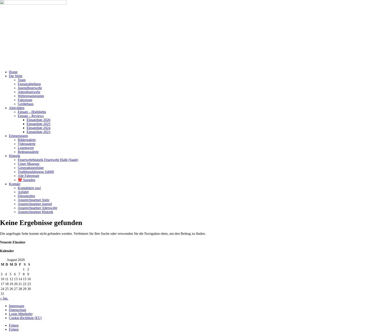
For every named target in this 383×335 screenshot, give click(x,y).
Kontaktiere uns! (29, 188)
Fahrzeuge (25, 100)
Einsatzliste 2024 (38, 128)
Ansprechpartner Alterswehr (37, 208)
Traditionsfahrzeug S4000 (36, 172)
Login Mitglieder (21, 314)
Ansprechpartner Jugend (35, 204)
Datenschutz (17, 310)
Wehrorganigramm (31, 96)
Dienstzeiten (26, 196)
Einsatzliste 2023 (38, 132)
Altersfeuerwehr (29, 92)
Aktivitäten (16, 108)
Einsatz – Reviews (31, 116)
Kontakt (14, 184)
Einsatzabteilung (29, 84)
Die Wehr (15, 76)
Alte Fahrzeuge (28, 176)
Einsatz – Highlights (32, 112)
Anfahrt (23, 192)
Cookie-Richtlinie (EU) (25, 318)
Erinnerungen (18, 136)
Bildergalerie (27, 140)
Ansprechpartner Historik (35, 212)
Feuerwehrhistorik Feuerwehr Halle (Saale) (48, 160)
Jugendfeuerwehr (30, 88)
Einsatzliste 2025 (38, 124)
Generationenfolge (31, 168)
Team (21, 80)
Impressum (16, 306)
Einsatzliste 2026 (38, 120)
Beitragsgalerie (28, 152)
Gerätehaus (25, 104)
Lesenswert (26, 148)
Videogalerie (26, 144)
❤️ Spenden (26, 180)
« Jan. (4, 298)
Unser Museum (28, 164)
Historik (14, 156)
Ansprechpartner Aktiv (34, 200)
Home (13, 72)
